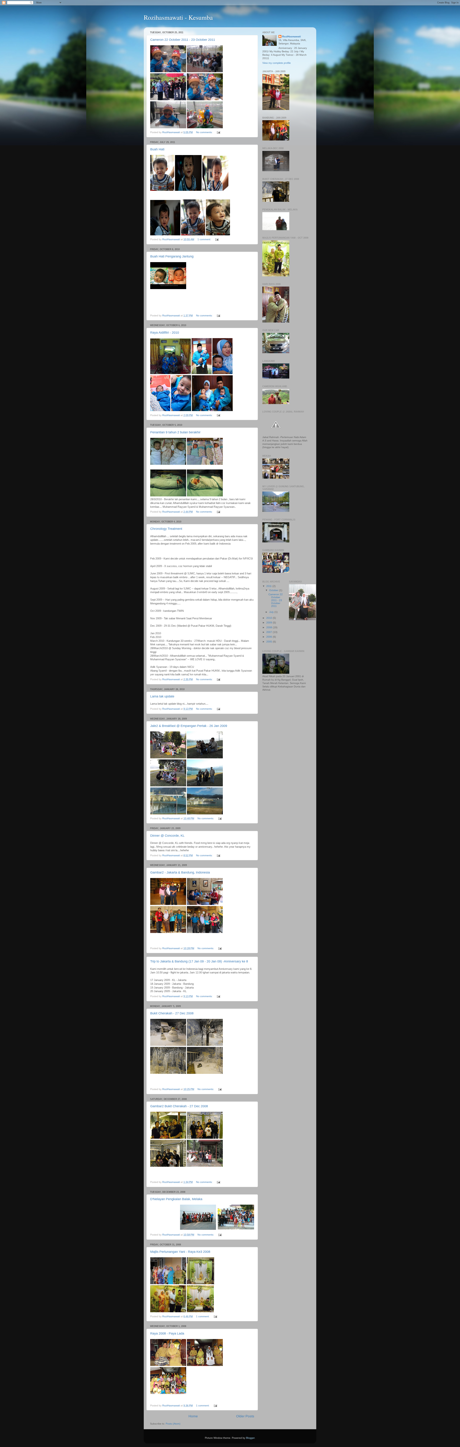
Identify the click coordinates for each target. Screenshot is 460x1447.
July (271, 612)
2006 (269, 636)
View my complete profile (276, 63)
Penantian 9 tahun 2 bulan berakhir (175, 432)
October (274, 590)
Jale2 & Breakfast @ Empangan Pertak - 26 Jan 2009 (188, 726)
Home (193, 1416)
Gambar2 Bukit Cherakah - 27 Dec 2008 (179, 1106)
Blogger (250, 1438)
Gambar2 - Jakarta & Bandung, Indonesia (180, 872)
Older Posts (245, 1416)
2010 (269, 618)
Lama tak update (162, 696)
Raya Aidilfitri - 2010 (164, 332)
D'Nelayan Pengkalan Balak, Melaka (176, 1199)
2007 (269, 632)
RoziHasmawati (291, 36)
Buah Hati (157, 149)
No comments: (204, 132)
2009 (269, 622)
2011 (269, 586)
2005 (269, 641)
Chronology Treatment (166, 529)
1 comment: (204, 239)
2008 (269, 627)
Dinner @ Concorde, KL (167, 835)
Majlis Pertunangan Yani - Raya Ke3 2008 (180, 1252)
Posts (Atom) (173, 1423)
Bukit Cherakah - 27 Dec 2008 (172, 1013)
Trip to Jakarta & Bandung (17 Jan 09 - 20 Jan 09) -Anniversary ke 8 (199, 961)
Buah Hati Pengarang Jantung (172, 256)
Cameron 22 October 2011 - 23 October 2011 (182, 40)
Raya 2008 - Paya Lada (167, 1333)
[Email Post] (218, 132)
